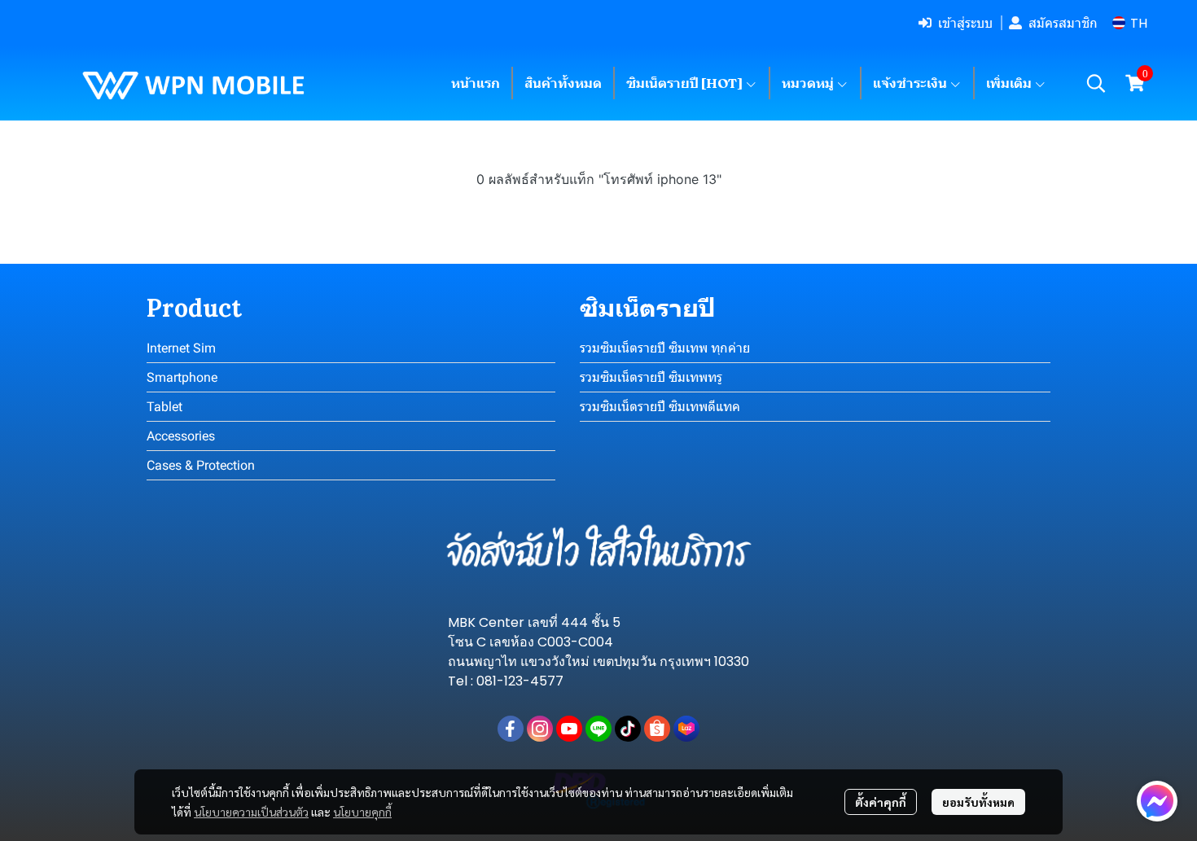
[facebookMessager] (1157, 801)
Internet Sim (181, 348)
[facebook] (511, 729)
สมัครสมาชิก (1063, 23)
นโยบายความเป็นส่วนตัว (251, 811)
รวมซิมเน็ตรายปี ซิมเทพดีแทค (660, 406)
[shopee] (657, 729)
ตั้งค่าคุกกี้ (880, 802)
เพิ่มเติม (1010, 83)
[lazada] (686, 729)
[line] (598, 729)
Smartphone (182, 377)
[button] (1130, 23)
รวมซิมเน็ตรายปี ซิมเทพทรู (651, 377)
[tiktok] (628, 729)
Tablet (164, 406)
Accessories (181, 436)
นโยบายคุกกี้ (362, 811)
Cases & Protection (201, 465)
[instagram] (540, 729)
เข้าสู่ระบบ (965, 23)
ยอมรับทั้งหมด (978, 802)
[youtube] (569, 729)
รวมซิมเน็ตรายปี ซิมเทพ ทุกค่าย (665, 348)
